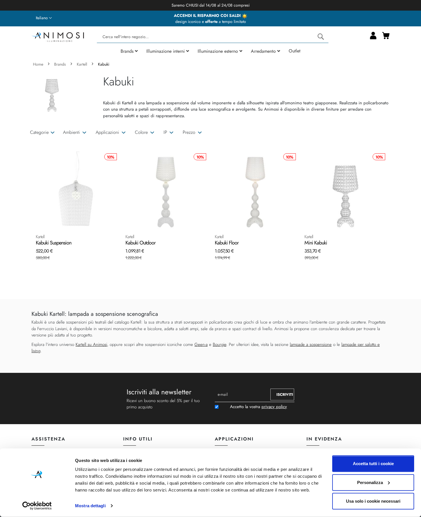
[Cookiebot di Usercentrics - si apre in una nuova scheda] (37, 506)
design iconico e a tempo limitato (210, 21)
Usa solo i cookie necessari (373, 501)
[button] (44, 18)
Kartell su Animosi (91, 344)
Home (38, 64)
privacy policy (274, 407)
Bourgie (219, 344)
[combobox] (212, 37)
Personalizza (370, 482)
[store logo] (58, 36)
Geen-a (201, 344)
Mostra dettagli (90, 505)
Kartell (82, 64)
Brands (60, 64)
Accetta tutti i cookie (373, 463)
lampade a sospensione (311, 344)
